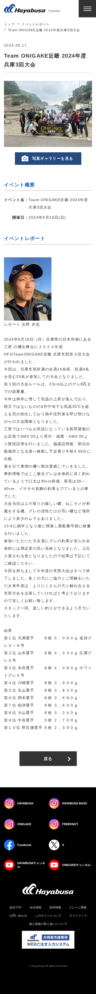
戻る (48, 758)
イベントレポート (35, 24)
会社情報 (35, 907)
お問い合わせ (18, 915)
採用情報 (55, 907)
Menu (87, 8)
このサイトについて (48, 915)
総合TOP (16, 907)
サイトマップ (78, 915)
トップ (9, 24)
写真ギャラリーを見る (52, 158)
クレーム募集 (78, 907)
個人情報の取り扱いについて (48, 924)
